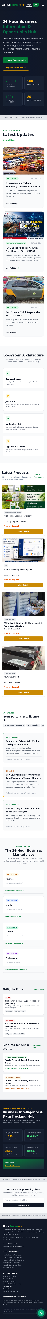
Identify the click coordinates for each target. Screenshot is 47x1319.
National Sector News (9, 1276)
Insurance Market (8, 1268)
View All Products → (39, 475)
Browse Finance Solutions (13, 890)
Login (29, 5)
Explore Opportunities (15, 60)
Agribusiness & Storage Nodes (12, 1257)
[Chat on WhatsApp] (41, 1313)
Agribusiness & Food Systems (14, 725)
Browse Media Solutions (13, 917)
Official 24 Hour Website (10, 1291)
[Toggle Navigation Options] (43, 4)
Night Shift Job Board (9, 1281)
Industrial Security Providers (12, 1265)
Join (36, 5)
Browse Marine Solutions (13, 943)
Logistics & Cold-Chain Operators (13, 1260)
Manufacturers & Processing (12, 1255)
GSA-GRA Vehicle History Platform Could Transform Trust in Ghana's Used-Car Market (23, 778)
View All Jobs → (39, 989)
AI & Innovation (33, 725)
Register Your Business (16, 67)
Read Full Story (11, 203)
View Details (23, 531)
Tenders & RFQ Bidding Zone (12, 1284)
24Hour (13, 4)
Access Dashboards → (12, 1166)
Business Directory (9, 1279)
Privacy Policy (7, 1286)
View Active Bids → (37, 1047)
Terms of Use (7, 1289)
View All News (9, 140)
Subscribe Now (23, 1205)
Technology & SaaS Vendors (11, 1263)
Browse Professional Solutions (15, 969)
